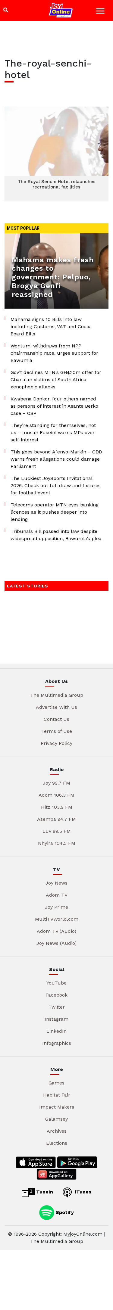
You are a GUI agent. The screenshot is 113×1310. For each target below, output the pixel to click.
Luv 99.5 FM (56, 831)
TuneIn (44, 1192)
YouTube (56, 983)
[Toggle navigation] (101, 12)
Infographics (56, 1043)
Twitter (57, 1007)
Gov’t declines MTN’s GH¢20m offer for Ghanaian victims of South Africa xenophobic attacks (56, 379)
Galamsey (56, 1119)
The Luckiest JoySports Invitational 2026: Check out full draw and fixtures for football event (56, 485)
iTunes (82, 1192)
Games (56, 1083)
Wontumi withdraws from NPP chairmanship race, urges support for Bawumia (54, 353)
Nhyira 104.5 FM (56, 843)
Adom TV (56, 895)
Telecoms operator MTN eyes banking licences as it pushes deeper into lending (55, 512)
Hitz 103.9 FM (56, 807)
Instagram (56, 1019)
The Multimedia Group (56, 695)
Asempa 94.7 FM (56, 819)
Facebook (56, 995)
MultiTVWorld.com (56, 919)
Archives (57, 1131)
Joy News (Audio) (56, 943)
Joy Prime (56, 907)
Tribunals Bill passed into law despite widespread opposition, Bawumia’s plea (56, 534)
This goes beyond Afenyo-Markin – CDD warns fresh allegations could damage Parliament (56, 459)
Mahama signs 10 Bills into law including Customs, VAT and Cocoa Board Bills (51, 326)
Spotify (64, 1212)
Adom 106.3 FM (56, 795)
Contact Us (56, 719)
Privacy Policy (56, 743)
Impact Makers (56, 1107)
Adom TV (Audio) (56, 931)
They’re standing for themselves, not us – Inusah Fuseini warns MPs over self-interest (53, 432)
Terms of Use (56, 731)
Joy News (56, 883)
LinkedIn (56, 1031)
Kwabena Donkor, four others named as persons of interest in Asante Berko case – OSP (54, 406)
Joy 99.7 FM (56, 783)
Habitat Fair (56, 1095)
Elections (56, 1143)
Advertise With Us (56, 707)
